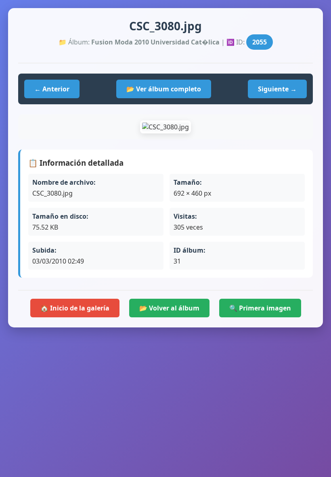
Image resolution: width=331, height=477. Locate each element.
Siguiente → (277, 88)
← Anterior (51, 88)
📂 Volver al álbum (169, 308)
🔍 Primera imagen (260, 308)
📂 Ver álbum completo (163, 88)
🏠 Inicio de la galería (74, 308)
